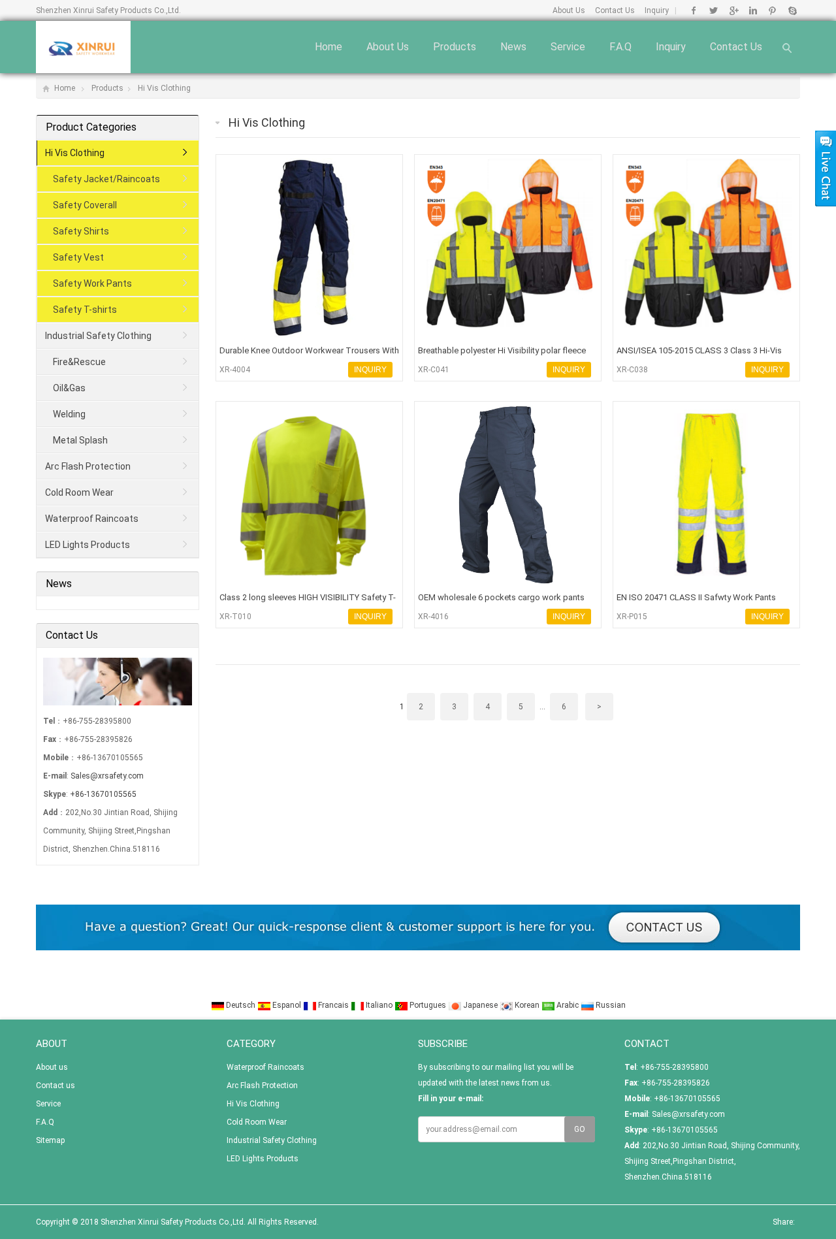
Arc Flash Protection (88, 466)
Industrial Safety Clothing (98, 335)
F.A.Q (620, 46)
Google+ (733, 10)
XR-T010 (235, 616)
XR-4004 (234, 369)
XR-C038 (632, 369)
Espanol (286, 1005)
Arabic (568, 1005)
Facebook (694, 10)
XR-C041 (433, 369)
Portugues (428, 1005)
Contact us (736, 46)
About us (387, 46)
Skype (792, 10)
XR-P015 (632, 616)
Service (568, 46)
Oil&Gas (69, 388)
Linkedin (753, 10)
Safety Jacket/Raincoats (106, 179)
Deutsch (240, 1005)
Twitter (713, 10)
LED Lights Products (87, 544)
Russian (610, 1005)
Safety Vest (78, 257)
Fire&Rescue (79, 362)
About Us (569, 10)
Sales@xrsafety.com (107, 775)
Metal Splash (80, 440)
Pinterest (772, 10)
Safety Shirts (81, 231)
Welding (69, 414)
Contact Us (615, 10)
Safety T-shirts (85, 309)
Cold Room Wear (79, 492)
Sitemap (50, 1140)
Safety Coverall (85, 205)
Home (328, 46)
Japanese (480, 1005)
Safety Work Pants (92, 283)
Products (454, 46)
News (513, 46)
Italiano (379, 1005)
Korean (527, 1005)
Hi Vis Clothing (164, 88)
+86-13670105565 (103, 794)
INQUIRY (370, 369)
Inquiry (657, 10)
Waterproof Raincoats (91, 518)
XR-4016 (433, 616)
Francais (333, 1005)
